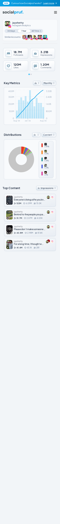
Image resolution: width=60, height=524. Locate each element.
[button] (37, 83)
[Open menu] (55, 12)
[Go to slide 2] (31, 74)
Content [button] (47, 134)
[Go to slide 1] (29, 74)
